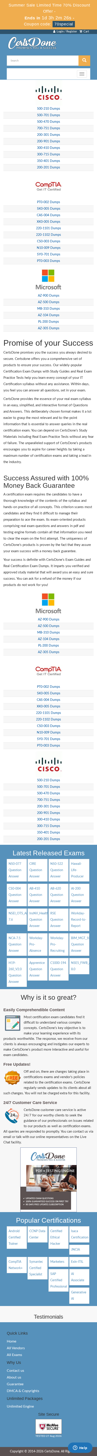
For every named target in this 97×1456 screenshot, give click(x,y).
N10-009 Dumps (48, 248)
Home (11, 1341)
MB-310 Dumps (48, 308)
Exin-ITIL (77, 1261)
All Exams (14, 1355)
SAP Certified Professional (58, 1280)
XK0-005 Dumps (48, 221)
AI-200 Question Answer (77, 895)
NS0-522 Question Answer (56, 870)
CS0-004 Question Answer (15, 895)
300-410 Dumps (48, 148)
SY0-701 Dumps (48, 254)
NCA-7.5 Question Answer (15, 944)
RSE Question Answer (56, 920)
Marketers (57, 1261)
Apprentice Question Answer (37, 969)
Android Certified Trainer (15, 1237)
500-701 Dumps (48, 115)
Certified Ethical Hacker (56, 1237)
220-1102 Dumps (48, 234)
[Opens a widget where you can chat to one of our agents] (80, 1448)
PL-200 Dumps (48, 321)
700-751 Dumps (48, 128)
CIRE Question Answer (35, 870)
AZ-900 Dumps (48, 295)
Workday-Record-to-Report (78, 920)
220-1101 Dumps (48, 228)
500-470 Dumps (48, 121)
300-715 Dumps (48, 154)
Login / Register (66, 31)
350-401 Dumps (48, 161)
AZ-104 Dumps (48, 315)
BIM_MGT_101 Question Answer (81, 944)
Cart (85, 31)
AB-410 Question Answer (35, 895)
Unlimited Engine (20, 1406)
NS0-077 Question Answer (15, 870)
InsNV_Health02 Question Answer (40, 920)
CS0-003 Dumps (48, 241)
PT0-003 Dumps (48, 261)
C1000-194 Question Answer (58, 969)
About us (14, 1377)
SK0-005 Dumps (48, 208)
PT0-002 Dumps (48, 202)
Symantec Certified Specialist (36, 1268)
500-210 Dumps (48, 108)
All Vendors (16, 1348)
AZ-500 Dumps (48, 302)
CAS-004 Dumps (48, 215)
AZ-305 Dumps (48, 328)
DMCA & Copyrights (23, 1391)
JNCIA (75, 1249)
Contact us (15, 1370)
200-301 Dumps (48, 134)
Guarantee (15, 1384)
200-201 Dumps (48, 167)
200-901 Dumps (48, 141)
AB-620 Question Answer (56, 895)
